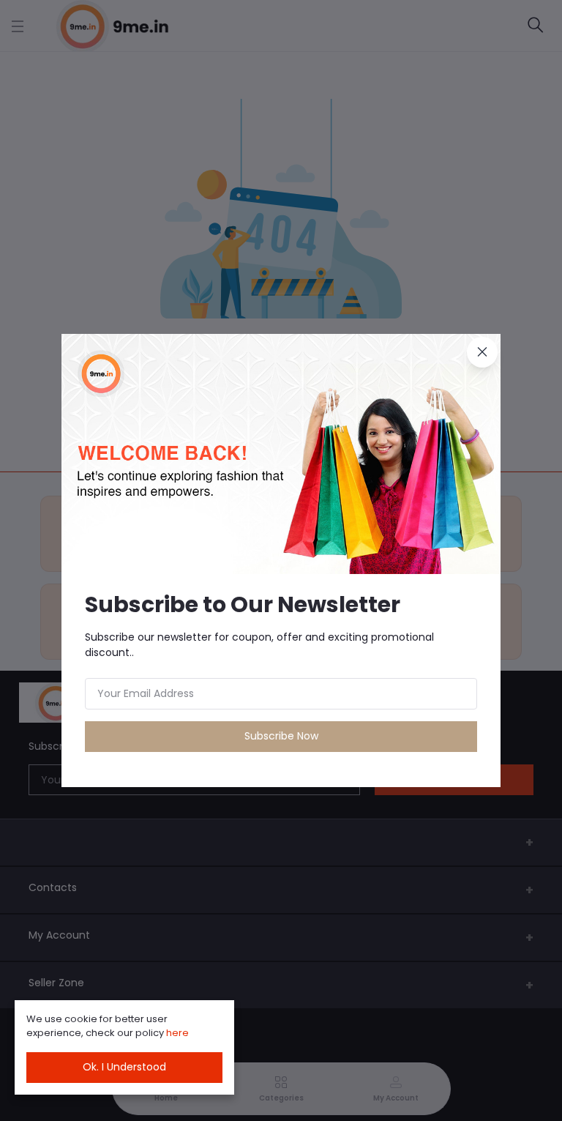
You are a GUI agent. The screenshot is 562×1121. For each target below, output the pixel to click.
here (177, 1033)
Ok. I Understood (124, 1066)
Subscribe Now (281, 736)
